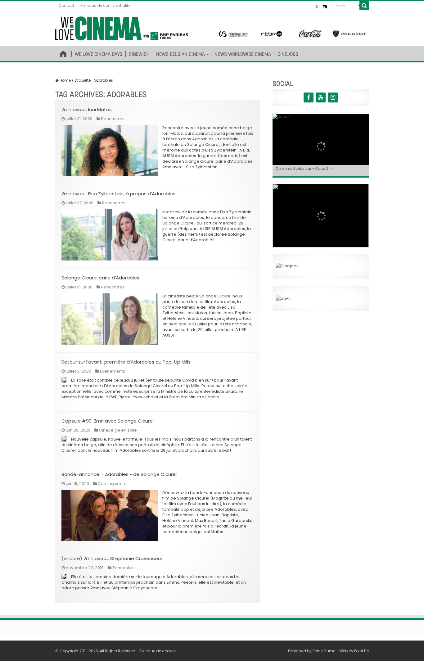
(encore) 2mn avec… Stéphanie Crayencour (111, 558)
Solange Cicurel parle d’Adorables (100, 277)
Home (65, 80)
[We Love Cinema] (121, 27)
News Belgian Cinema (180, 54)
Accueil (63, 52)
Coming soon (111, 484)
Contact (66, 5)
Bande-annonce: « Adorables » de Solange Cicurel (119, 474)
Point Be (361, 651)
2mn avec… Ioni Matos (86, 109)
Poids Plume (324, 651)
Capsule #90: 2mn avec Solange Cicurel (107, 421)
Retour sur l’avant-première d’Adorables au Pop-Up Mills (126, 362)
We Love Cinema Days (98, 54)
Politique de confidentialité (105, 5)
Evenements (112, 371)
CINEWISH (139, 54)
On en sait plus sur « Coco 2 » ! (304, 168)
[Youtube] (321, 97)
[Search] (364, 5)
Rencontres (112, 119)
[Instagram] (333, 97)
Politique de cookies (158, 651)
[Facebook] (308, 97)
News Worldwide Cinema (242, 54)
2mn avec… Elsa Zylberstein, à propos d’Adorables (118, 193)
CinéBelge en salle (118, 430)
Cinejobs (287, 54)
